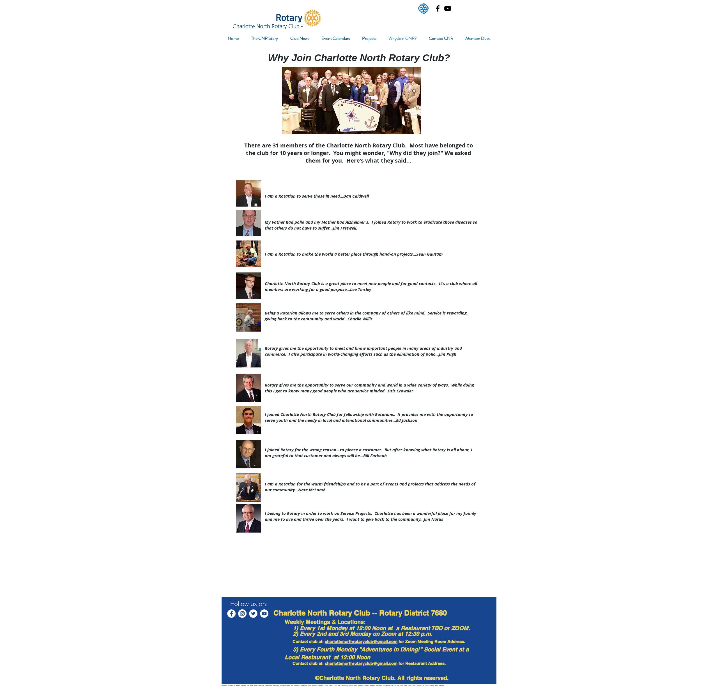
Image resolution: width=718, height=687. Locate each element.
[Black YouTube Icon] (447, 8)
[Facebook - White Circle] (231, 613)
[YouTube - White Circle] (264, 613)
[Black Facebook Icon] (438, 8)
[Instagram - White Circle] (242, 613)
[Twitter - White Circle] (253, 613)
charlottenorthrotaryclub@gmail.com (361, 641)
